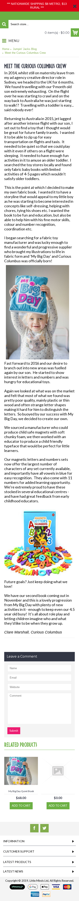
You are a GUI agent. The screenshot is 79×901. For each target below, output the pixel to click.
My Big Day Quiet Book (21, 791)
